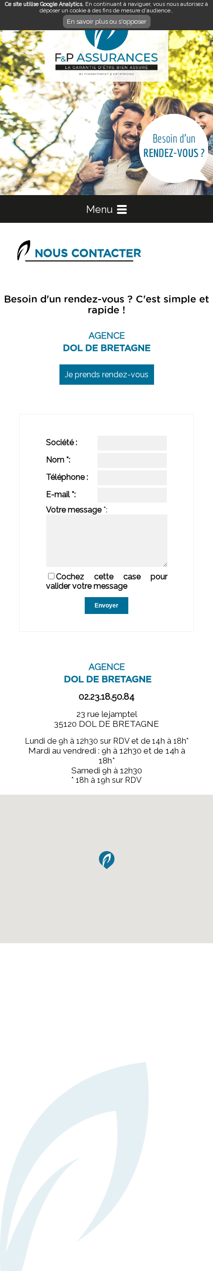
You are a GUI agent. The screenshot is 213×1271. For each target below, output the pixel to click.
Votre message (74, 509)
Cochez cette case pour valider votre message (106, 581)
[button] (106, 860)
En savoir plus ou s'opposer (107, 21)
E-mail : (61, 494)
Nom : (58, 459)
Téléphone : (67, 477)
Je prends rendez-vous (107, 374)
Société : (61, 442)
